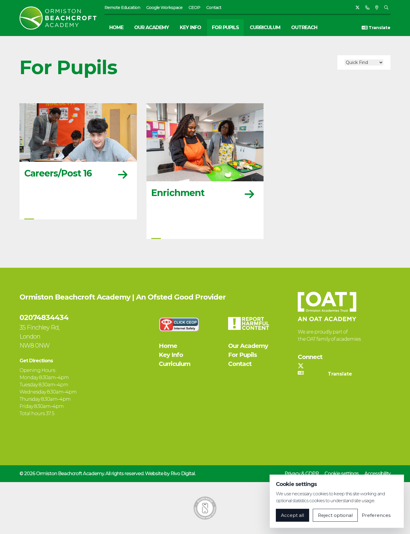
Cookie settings (341, 473)
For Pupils (225, 27)
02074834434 (44, 317)
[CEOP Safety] (179, 324)
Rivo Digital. (182, 473)
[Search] (386, 7)
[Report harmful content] (248, 323)
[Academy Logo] (62, 18)
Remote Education (122, 7)
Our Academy (151, 27)
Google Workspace (164, 7)
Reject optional (335, 515)
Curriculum (265, 27)
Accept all (292, 515)
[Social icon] (357, 7)
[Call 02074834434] (367, 7)
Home (116, 27)
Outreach (304, 27)
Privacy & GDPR (302, 473)
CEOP (194, 7)
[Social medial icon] (300, 366)
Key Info (190, 27)
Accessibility (377, 473)
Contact (213, 7)
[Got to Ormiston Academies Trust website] (327, 306)
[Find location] (376, 7)
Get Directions (36, 361)
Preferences (376, 515)
